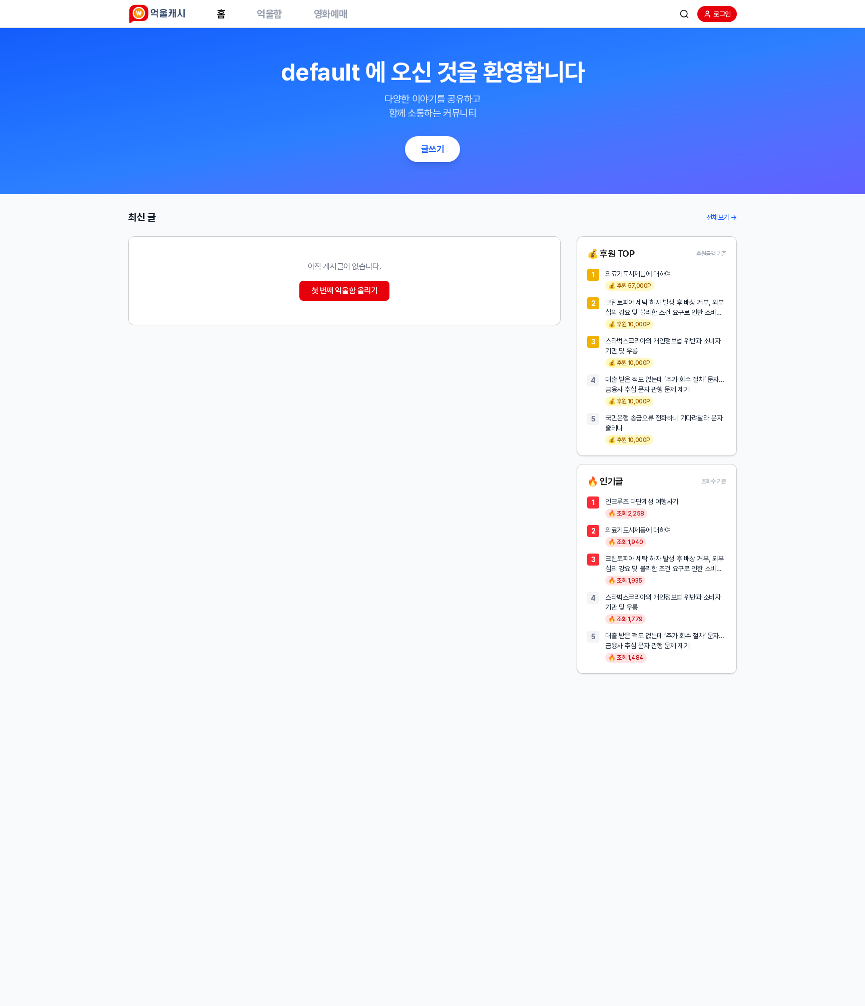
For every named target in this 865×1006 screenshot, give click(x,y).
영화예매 (330, 14)
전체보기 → (721, 217)
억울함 (269, 14)
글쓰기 (433, 149)
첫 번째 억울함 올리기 (344, 290)
